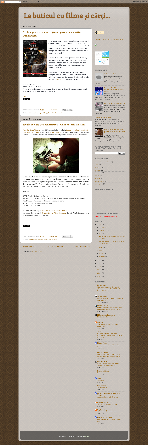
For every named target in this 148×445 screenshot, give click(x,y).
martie (101, 253)
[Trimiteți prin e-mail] (63, 110)
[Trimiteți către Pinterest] (71, 110)
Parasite (99, 373)
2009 (99, 276)
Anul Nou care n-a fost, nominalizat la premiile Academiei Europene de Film (108, 355)
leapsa (97, 176)
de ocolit (97, 167)
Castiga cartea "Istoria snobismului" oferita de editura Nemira (114, 89)
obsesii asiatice (99, 181)
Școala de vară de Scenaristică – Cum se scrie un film (54, 124)
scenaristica (47, 240)
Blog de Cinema (102, 352)
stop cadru (98, 184)
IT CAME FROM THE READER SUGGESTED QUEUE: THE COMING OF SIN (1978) (110, 335)
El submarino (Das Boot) (104, 317)
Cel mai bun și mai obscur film (104, 117)
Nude (99, 378)
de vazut (97, 170)
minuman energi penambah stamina (107, 412)
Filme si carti (101, 285)
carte (34, 113)
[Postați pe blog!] (65, 110)
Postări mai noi (29, 246)
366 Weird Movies (103, 332)
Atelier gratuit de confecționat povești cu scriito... (112, 237)
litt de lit (97, 178)
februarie (102, 256)
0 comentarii (53, 110)
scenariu (54, 240)
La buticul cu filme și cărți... (67, 15)
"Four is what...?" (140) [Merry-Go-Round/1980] (107, 325)
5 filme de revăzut (110, 74)
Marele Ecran (102, 296)
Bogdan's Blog (102, 410)
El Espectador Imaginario (106, 315)
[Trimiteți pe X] (67, 110)
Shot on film (100, 380)
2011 (99, 270)
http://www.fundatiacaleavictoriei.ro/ (55, 210)
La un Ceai (61, 79)
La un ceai (58, 113)
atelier (31, 113)
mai (100, 250)
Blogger (86, 436)
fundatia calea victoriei (36, 240)
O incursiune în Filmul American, (54, 213)
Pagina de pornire (55, 246)
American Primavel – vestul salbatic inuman (108, 346)
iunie (101, 247)
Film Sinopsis (101, 386)
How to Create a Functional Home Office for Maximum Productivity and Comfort (109, 308)
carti (96, 165)
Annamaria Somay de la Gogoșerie (107, 397)
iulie (100, 234)
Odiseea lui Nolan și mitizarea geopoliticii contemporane (110, 299)
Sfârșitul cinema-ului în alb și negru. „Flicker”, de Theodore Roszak (108, 364)
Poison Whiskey (102, 402)
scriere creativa (74, 113)
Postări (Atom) (37, 251)
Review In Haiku (103, 371)
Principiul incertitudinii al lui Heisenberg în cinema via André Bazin (114, 131)
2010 (99, 273)
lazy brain (98, 173)
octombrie (102, 227)
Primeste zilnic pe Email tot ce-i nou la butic (109, 39)
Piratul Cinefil (102, 343)
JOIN (24, 96)
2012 (99, 267)
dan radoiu (51, 113)
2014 (99, 260)
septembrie (103, 230)
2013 (99, 263)
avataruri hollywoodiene (103, 162)
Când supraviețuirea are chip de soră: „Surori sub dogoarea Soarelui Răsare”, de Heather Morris (109, 289)
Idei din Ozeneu (102, 306)
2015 (99, 224)
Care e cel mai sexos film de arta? (114, 103)
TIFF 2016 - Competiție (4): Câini (107, 404)
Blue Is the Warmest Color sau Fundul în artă (109, 420)
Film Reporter (102, 361)
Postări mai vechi (82, 246)
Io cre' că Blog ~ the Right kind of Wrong (108, 394)
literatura (65, 113)
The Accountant (102, 388)
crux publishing (42, 113)
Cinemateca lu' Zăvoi (104, 417)
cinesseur (100, 322)
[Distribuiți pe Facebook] (69, 110)
